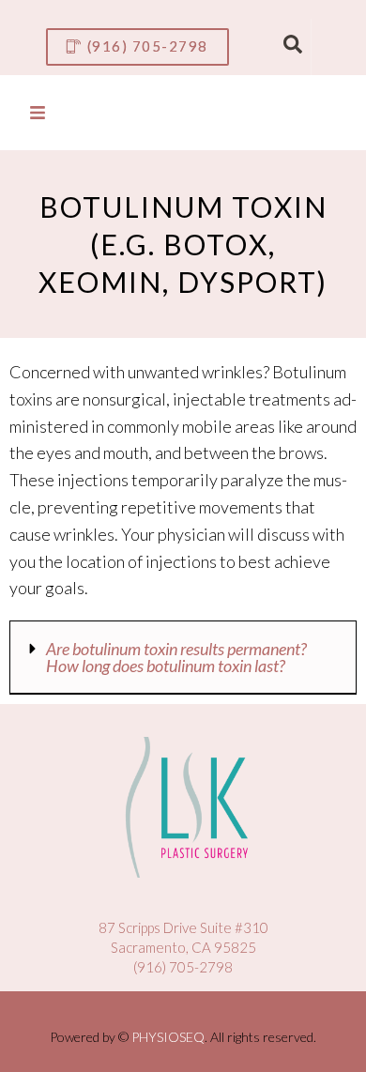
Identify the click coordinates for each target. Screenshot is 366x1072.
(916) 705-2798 (183, 966)
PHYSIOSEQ (168, 1037)
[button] (183, 657)
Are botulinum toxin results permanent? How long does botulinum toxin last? (176, 657)
